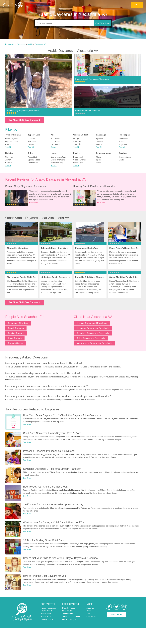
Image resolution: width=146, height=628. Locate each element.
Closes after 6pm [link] (58, 160)
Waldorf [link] (122, 141)
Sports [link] (99, 160)
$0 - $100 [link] (77, 139)
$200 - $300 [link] (78, 144)
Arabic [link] (30, 44)
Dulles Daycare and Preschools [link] (91, 338)
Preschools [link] (10, 144)
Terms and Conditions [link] (71, 616)
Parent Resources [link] (48, 608)
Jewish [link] (8, 160)
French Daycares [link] (16, 328)
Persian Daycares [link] (16, 333)
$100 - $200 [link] (78, 141)
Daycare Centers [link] (15, 343)
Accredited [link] (32, 157)
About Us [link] (90, 608)
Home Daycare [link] (11, 139)
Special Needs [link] (34, 160)
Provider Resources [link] (70, 608)
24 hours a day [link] (57, 163)
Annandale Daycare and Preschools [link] (93, 328)
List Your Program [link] (69, 619)
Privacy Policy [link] (47, 619)
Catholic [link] (8, 163)
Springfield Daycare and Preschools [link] (93, 333)
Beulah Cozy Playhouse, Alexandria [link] (25, 186)
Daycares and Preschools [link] (15, 44)
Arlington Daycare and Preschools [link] (92, 323)
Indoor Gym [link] (78, 163)
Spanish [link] (99, 139)
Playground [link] (78, 157)
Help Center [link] (116, 614)
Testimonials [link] (46, 614)
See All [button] (8, 147)
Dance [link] (98, 163)
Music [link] (98, 157)
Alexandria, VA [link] (40, 44)
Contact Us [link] (91, 616)
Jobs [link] (89, 614)
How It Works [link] (46, 611)
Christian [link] (9, 157)
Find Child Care (102, 23)
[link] (37, 8)
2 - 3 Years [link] (55, 144)
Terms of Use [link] (46, 616)
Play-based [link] (123, 144)
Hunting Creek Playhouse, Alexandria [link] (94, 186)
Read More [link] (33, 202)
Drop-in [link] (31, 144)
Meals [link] (121, 160)
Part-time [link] (32, 141)
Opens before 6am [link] (58, 157)
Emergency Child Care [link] (18, 323)
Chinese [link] (99, 141)
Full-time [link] (31, 139)
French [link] (99, 144)
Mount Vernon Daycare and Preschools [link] (94, 343)
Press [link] (89, 611)
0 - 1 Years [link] (55, 139)
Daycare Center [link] (11, 141)
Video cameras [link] (79, 160)
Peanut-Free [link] (33, 163)
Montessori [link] (123, 139)
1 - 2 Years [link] (55, 141)
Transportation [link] (125, 157)
